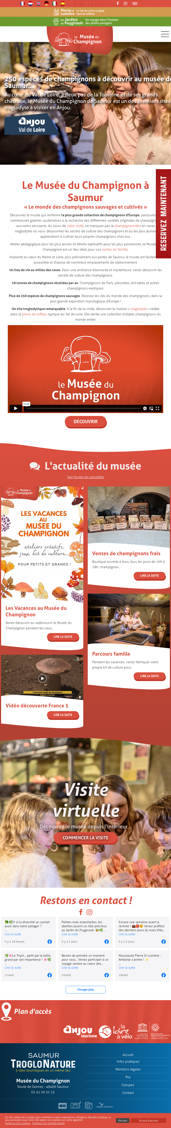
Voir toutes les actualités (85, 477)
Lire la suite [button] (13, 934)
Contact (128, 1093)
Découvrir (86, 421)
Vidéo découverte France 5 (37, 705)
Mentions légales (128, 1069)
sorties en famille (115, 249)
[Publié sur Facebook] (49, 941)
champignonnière (127, 226)
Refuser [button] (122, 1120)
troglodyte (139, 309)
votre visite (75, 226)
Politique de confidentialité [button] (48, 1123)
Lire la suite (63, 636)
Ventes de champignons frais (126, 553)
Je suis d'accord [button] (148, 1120)
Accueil (128, 1055)
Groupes (128, 1085)
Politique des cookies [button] (17, 1123)
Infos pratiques (128, 1061)
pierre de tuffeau (34, 314)
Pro (128, 1077)
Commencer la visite (85, 837)
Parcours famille (111, 654)
